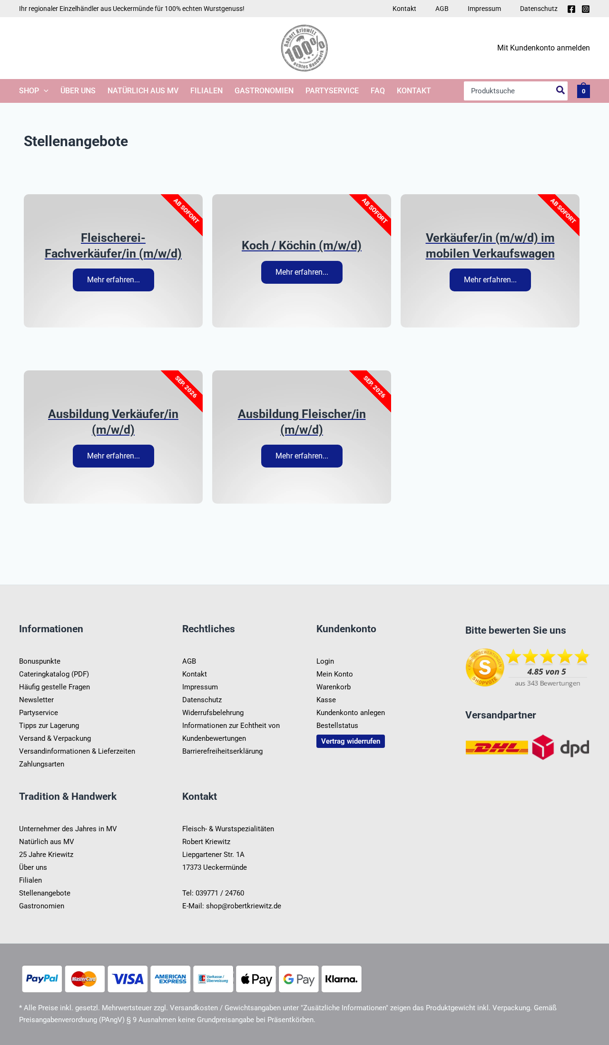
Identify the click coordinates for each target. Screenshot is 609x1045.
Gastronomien (264, 90)
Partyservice (332, 90)
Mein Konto (334, 674)
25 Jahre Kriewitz (46, 854)
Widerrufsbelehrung (213, 712)
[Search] (561, 90)
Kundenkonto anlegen (350, 712)
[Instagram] (585, 9)
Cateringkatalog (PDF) (54, 674)
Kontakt (404, 8)
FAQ (378, 90)
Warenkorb (333, 687)
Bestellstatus (337, 725)
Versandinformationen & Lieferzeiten (77, 751)
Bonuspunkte (39, 661)
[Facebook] (571, 9)
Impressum (484, 8)
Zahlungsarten (41, 764)
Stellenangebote (44, 893)
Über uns (78, 90)
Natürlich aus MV (143, 90)
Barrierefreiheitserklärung (222, 751)
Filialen (206, 90)
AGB (442, 8)
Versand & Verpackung (55, 738)
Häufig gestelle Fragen (54, 687)
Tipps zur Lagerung (49, 725)
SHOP (29, 90)
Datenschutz (539, 8)
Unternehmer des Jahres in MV (68, 829)
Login (325, 661)
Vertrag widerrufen (350, 741)
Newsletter (36, 700)
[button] (44, 91)
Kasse (326, 700)
